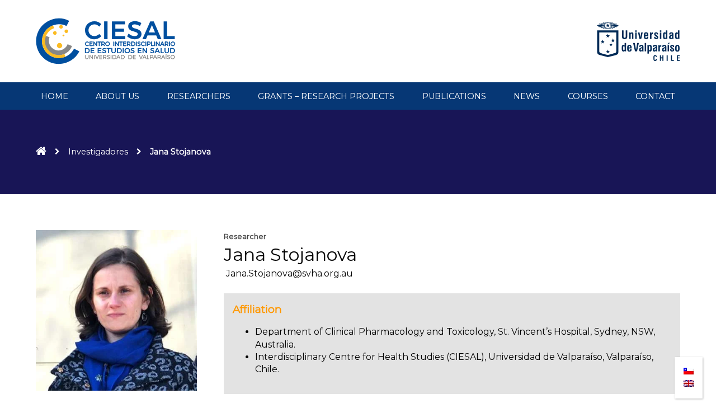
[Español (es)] (689, 367)
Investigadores (98, 152)
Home (54, 96)
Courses (588, 96)
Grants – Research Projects (326, 96)
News (527, 96)
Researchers (198, 96)
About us (117, 96)
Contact (655, 96)
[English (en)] (689, 380)
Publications (454, 96)
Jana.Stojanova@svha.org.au (288, 273)
